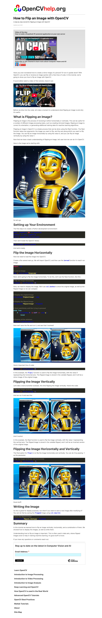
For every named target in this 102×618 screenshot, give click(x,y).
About (17, 608)
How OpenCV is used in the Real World (31, 591)
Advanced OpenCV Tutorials (26, 595)
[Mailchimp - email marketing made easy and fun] (73, 562)
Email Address (22, 551)
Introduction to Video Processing (28, 579)
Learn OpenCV (20, 570)
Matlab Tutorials (21, 604)
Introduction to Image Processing (28, 574)
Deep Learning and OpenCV (26, 587)
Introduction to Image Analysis (27, 583)
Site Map (18, 612)
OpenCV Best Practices (24, 599)
